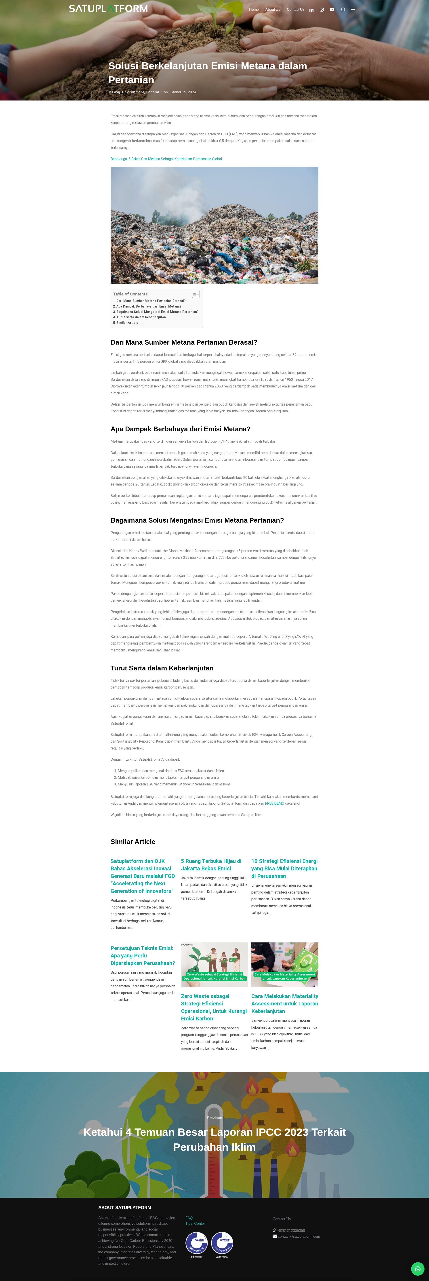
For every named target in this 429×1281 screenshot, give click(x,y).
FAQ (189, 1218)
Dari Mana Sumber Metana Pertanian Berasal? (151, 301)
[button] (418, 1269)
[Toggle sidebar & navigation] (355, 10)
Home (254, 9)
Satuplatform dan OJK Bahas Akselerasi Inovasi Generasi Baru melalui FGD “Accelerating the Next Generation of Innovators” (143, 876)
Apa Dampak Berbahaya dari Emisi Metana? (148, 306)
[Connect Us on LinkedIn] (311, 9)
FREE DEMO (274, 803)
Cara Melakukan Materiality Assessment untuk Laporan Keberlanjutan (284, 1003)
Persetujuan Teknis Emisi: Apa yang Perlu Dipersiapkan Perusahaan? (143, 955)
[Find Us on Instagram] (322, 9)
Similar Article (127, 323)
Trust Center (195, 1223)
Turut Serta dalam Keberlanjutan (141, 317)
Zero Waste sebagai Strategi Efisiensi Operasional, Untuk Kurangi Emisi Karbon (214, 1007)
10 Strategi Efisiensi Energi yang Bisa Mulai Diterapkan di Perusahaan (284, 868)
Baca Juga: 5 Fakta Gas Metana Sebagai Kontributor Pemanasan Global (166, 159)
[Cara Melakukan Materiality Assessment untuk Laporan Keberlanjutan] (284, 964)
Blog (116, 92)
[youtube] (332, 9)
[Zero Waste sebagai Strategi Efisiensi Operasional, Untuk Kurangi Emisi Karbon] (214, 964)
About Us (272, 9)
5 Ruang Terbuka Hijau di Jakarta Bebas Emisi (211, 865)
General (152, 92)
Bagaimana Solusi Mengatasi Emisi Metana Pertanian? (157, 312)
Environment (133, 92)
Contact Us (296, 9)
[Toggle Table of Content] (194, 294)
